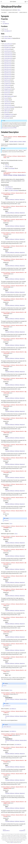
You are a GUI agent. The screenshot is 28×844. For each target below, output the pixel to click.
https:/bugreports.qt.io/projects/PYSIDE (9, 127)
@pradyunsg (17, 842)
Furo (20, 842)
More (19, 10)
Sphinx (12, 842)
